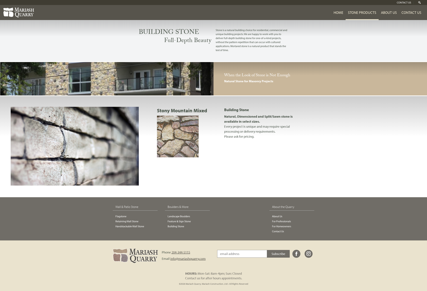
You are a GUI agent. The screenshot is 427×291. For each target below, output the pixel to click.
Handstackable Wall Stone (129, 226)
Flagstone (120, 216)
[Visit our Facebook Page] (296, 256)
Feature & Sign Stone (179, 221)
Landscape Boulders (179, 216)
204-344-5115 (180, 252)
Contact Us (404, 2)
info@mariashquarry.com (188, 258)
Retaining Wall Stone (126, 221)
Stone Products (362, 12)
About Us (389, 12)
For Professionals (281, 221)
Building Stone (176, 226)
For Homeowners (281, 226)
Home (338, 12)
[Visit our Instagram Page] (309, 256)
